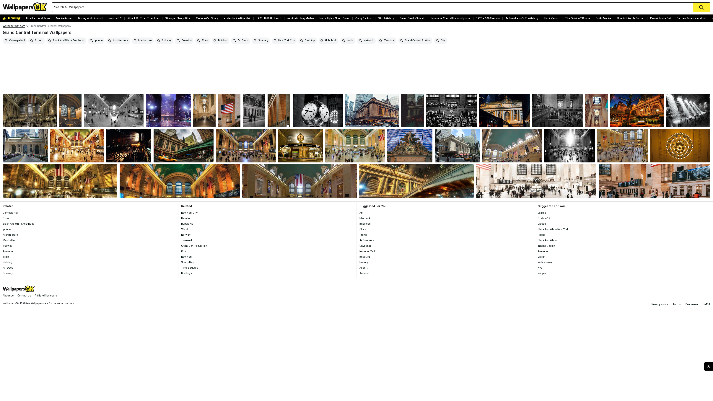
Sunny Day (187, 262)
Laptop (542, 212)
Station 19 (544, 218)
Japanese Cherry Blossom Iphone (451, 18)
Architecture (120, 40)
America (186, 40)
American (543, 251)
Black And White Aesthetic (68, 40)
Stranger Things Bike (177, 18)
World (350, 40)
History (363, 262)
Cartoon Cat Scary (207, 18)
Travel (363, 234)
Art (361, 212)
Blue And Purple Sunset (630, 18)
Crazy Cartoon (363, 18)
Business (365, 223)
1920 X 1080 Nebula (488, 18)
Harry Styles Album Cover (335, 18)
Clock (362, 229)
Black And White (547, 240)
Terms (677, 304)
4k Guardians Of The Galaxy (521, 18)
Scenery (263, 40)
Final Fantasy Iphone (38, 18)
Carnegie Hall (17, 40)
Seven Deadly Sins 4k (412, 18)
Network (368, 40)
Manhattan (145, 40)
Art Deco (242, 40)
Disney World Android (90, 18)
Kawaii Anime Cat (660, 18)
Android (364, 273)
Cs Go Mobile (603, 18)
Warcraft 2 (115, 18)
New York (186, 256)
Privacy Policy (660, 304)
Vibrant (542, 256)
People (542, 273)
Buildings (186, 273)
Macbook (364, 218)
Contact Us (24, 295)
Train (204, 40)
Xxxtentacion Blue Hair (237, 18)
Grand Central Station (417, 40)
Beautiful (364, 256)
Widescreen (545, 262)
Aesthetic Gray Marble (300, 18)
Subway (166, 40)
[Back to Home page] (26, 6)
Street (38, 40)
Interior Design (546, 245)
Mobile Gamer (64, 18)
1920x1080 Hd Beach (268, 18)
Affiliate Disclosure (46, 295)
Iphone (98, 40)
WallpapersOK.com (14, 26)
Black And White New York (553, 229)
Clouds (542, 223)
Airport (363, 267)
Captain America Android (691, 18)
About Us (8, 295)
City (442, 40)
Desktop (309, 40)
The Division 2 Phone (577, 18)
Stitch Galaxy (386, 18)
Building (222, 40)
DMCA (706, 304)
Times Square (189, 267)
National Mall (367, 251)
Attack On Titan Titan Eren (143, 18)
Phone (541, 234)
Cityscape (365, 245)
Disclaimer (692, 304)
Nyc (540, 267)
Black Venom (551, 18)
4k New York (366, 240)
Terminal (389, 40)
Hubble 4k (331, 40)
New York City (286, 40)
